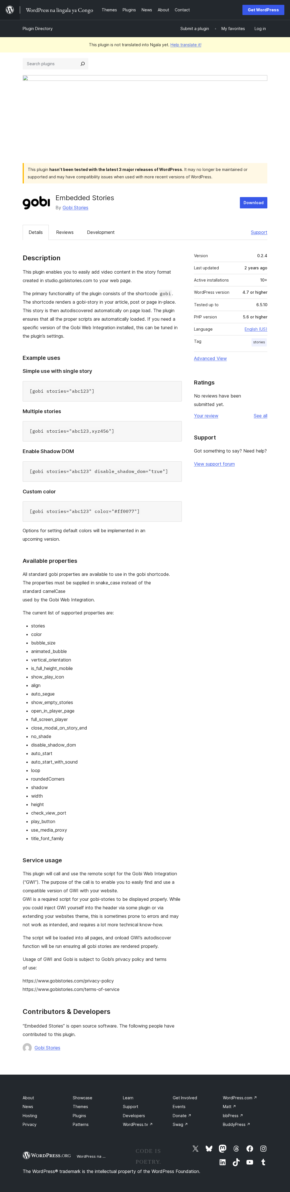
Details (36, 232)
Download (254, 202)
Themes (80, 1106)
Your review (206, 416)
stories (259, 342)
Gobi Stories (75, 207)
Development (101, 232)
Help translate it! (185, 44)
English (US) (256, 329)
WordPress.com (240, 1097)
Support (259, 232)
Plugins (79, 1115)
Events (179, 1106)
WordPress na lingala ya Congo (105, 1156)
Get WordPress (263, 9)
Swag (180, 1124)
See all (260, 416)
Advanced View (210, 358)
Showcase (82, 1097)
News (28, 1106)
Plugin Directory (38, 28)
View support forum (214, 464)
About (28, 1097)
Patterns (81, 1124)
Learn (128, 1097)
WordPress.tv (138, 1124)
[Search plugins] (82, 63)
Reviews (65, 232)
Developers (134, 1115)
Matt (229, 1106)
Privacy (30, 1124)
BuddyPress (236, 1124)
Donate (182, 1115)
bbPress (233, 1115)
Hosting (30, 1115)
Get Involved (185, 1097)
